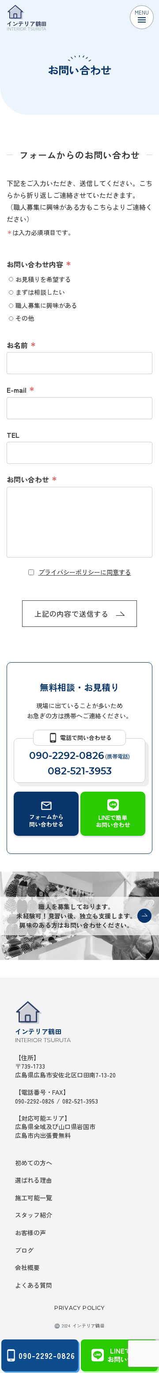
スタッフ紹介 (33, 1214)
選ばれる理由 (33, 1180)
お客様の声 (30, 1232)
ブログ (24, 1250)
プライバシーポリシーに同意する (84, 572)
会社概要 (27, 1267)
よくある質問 (33, 1285)
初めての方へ (33, 1162)
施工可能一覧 (33, 1197)
